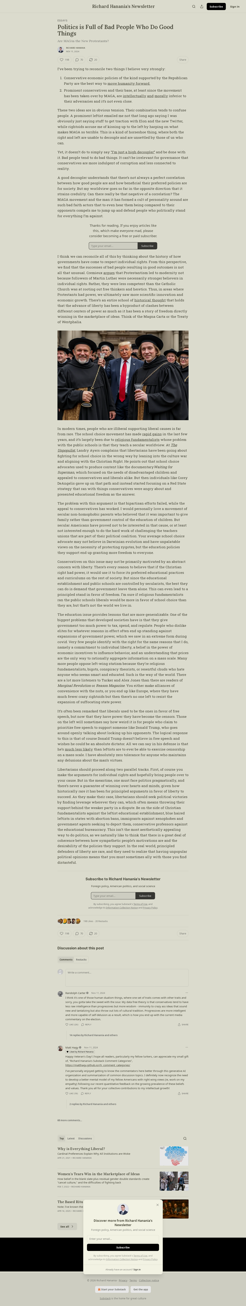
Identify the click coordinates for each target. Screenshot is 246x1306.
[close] (157, 1205)
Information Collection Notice (122, 1259)
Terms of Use (140, 1255)
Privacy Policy (150, 1259)
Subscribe (123, 1247)
